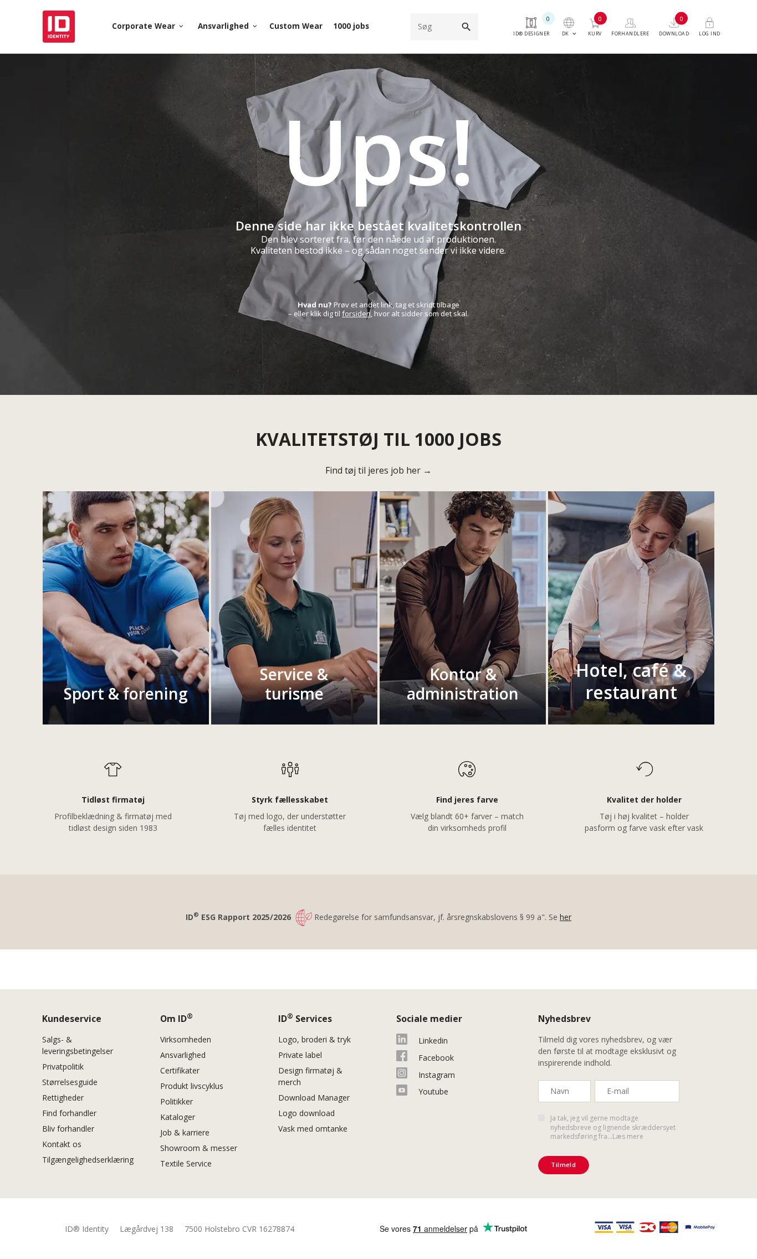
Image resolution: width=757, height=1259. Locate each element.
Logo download (306, 1113)
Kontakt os (61, 1144)
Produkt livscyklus (191, 1086)
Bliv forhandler (68, 1128)
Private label (300, 1055)
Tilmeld (563, 1164)
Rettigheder (63, 1097)
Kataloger (177, 1117)
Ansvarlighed (183, 1055)
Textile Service (186, 1163)
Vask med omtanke (312, 1128)
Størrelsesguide (70, 1082)
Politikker (176, 1101)
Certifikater (180, 1070)
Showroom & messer (198, 1148)
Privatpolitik (63, 1066)
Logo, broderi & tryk (314, 1039)
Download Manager (314, 1097)
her (565, 917)
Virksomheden (185, 1039)
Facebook (436, 1057)
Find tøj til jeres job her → (378, 470)
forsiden (356, 313)
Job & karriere (184, 1132)
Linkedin (433, 1040)
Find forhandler (69, 1113)
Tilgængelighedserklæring (88, 1159)
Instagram (436, 1075)
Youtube (433, 1091)
